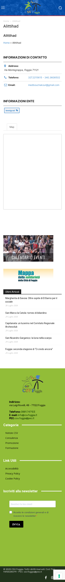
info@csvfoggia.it (27, 415)
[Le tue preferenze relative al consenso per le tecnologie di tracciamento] (59, 576)
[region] (33, 171)
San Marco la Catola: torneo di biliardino (26, 313)
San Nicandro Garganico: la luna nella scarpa (28, 338)
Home (6, 21)
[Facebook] (45, 577)
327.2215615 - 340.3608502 (44, 77)
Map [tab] (12, 126)
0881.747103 (28, 411)
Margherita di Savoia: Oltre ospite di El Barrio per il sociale (31, 300)
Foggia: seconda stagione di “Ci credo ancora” (29, 349)
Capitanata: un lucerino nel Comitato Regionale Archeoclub (29, 325)
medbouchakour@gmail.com (43, 85)
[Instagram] (52, 577)
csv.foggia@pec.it (24, 418)
